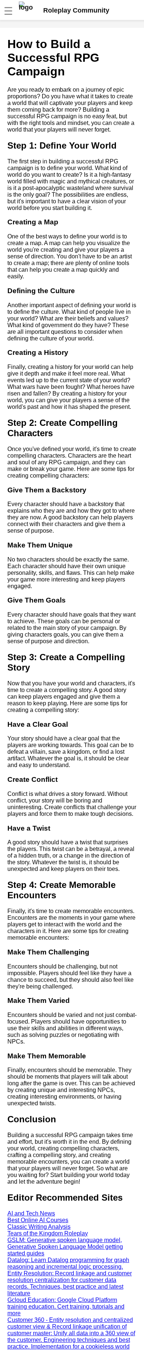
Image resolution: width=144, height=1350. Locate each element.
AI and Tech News (31, 1213)
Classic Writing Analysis (39, 1227)
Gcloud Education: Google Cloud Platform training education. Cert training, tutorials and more (65, 1306)
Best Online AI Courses (37, 1220)
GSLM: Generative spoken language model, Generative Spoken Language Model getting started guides (65, 1246)
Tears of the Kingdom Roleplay (47, 1233)
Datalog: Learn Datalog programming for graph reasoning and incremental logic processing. (68, 1263)
